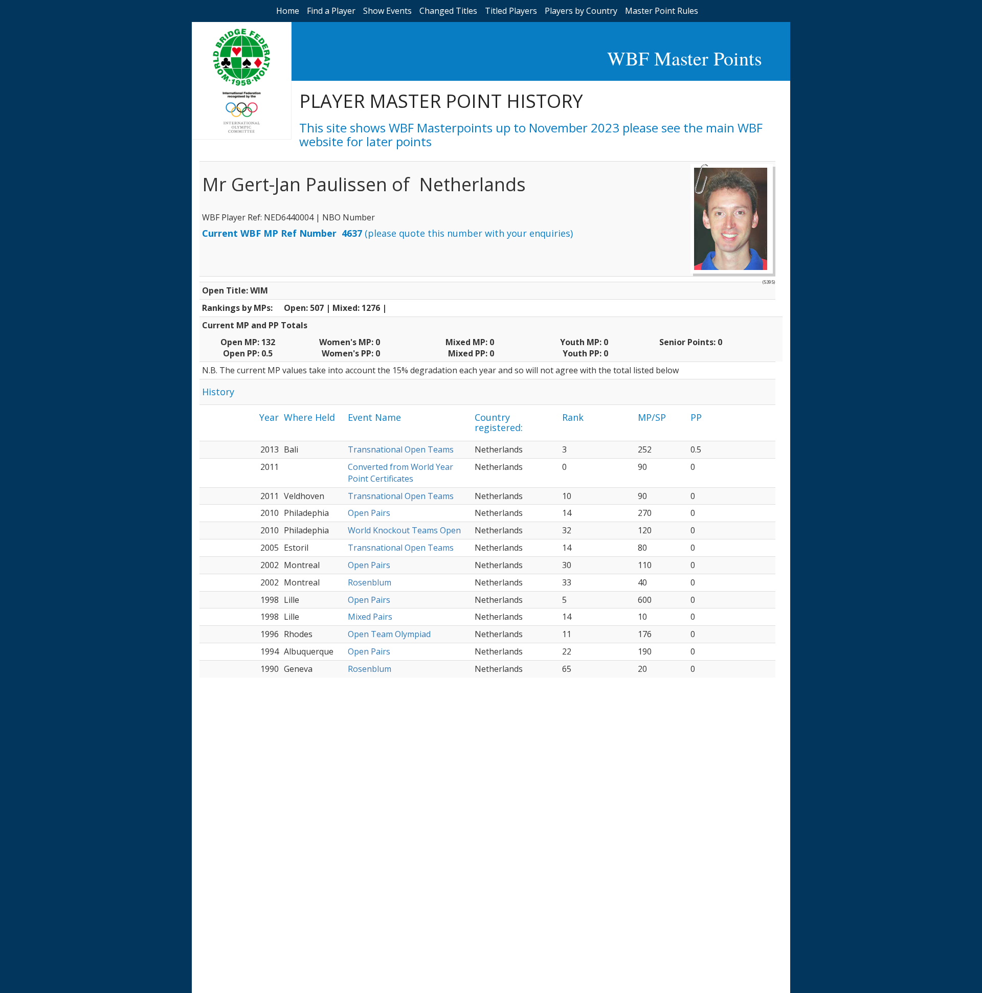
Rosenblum (369, 582)
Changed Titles (448, 10)
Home (287, 10)
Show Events (387, 10)
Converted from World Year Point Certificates (400, 472)
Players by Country (581, 10)
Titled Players (511, 10)
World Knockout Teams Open (404, 530)
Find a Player (331, 10)
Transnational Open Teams (401, 449)
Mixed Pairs (370, 616)
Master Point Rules (661, 10)
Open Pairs (369, 512)
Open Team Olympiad (389, 634)
